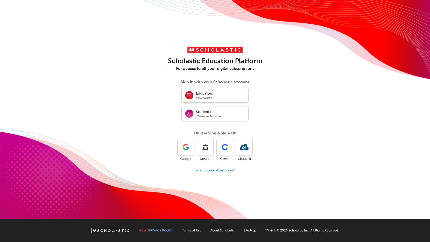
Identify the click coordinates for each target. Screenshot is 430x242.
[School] (205, 147)
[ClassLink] (244, 147)
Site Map (250, 230)
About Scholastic (222, 230)
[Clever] (224, 147)
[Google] (185, 147)
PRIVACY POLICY (156, 230)
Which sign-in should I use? (215, 170)
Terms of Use (191, 230)
